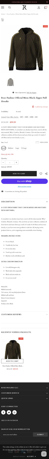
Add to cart (12, 361)
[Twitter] (9, 412)
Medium (10, 148)
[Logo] (24, 7)
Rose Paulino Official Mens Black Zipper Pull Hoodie (12, 366)
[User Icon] (39, 7)
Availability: (4, 111)
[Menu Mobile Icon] (2, 7)
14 (5, 191)
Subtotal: (3, 167)
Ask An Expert (31, 93)
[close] (47, 2)
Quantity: (4, 158)
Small (4, 148)
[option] (24, 49)
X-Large (23, 148)
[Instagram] (14, 412)
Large (17, 148)
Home (3, 14)
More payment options (24, 186)
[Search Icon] (9, 7)
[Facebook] (3, 412)
